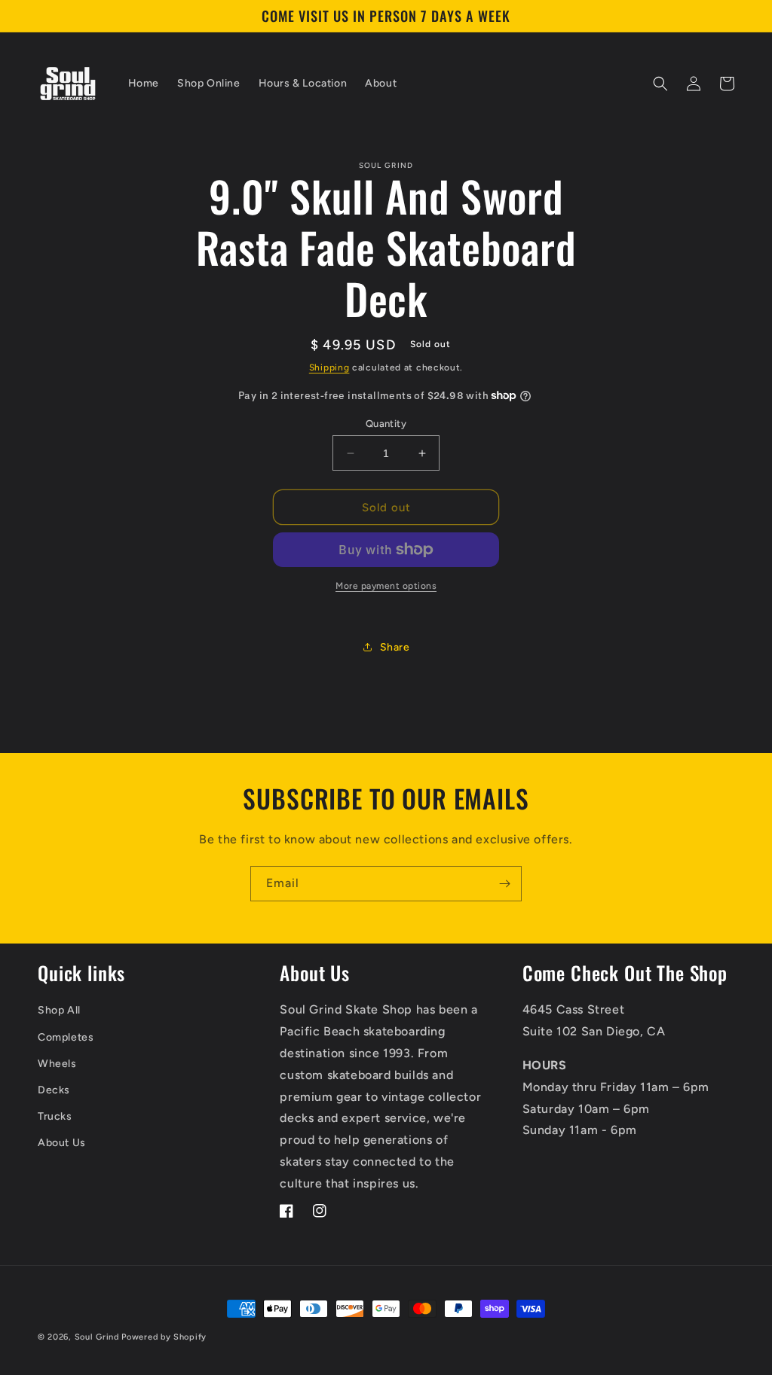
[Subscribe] (504, 883)
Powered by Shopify (164, 1337)
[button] (660, 83)
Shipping (329, 367)
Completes (65, 1037)
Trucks (55, 1116)
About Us (62, 1142)
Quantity (386, 423)
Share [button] (395, 647)
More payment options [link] (386, 586)
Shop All (59, 1010)
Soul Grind (98, 1337)
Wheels (57, 1063)
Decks (54, 1090)
